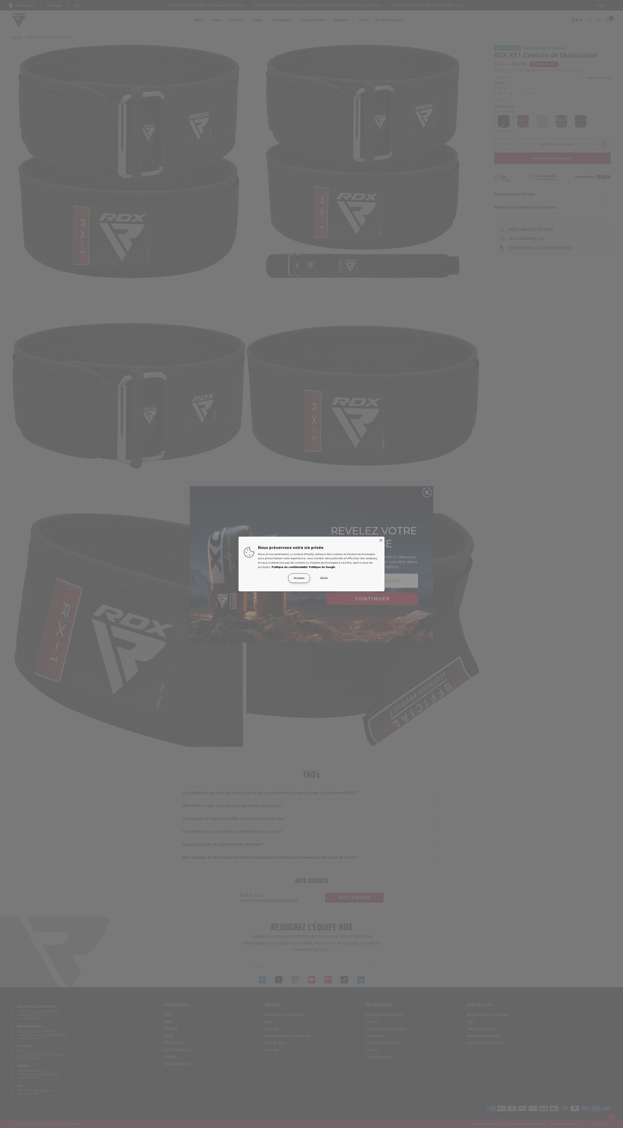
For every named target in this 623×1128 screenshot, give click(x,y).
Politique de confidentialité (290, 567)
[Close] (380, 540)
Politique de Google (322, 567)
